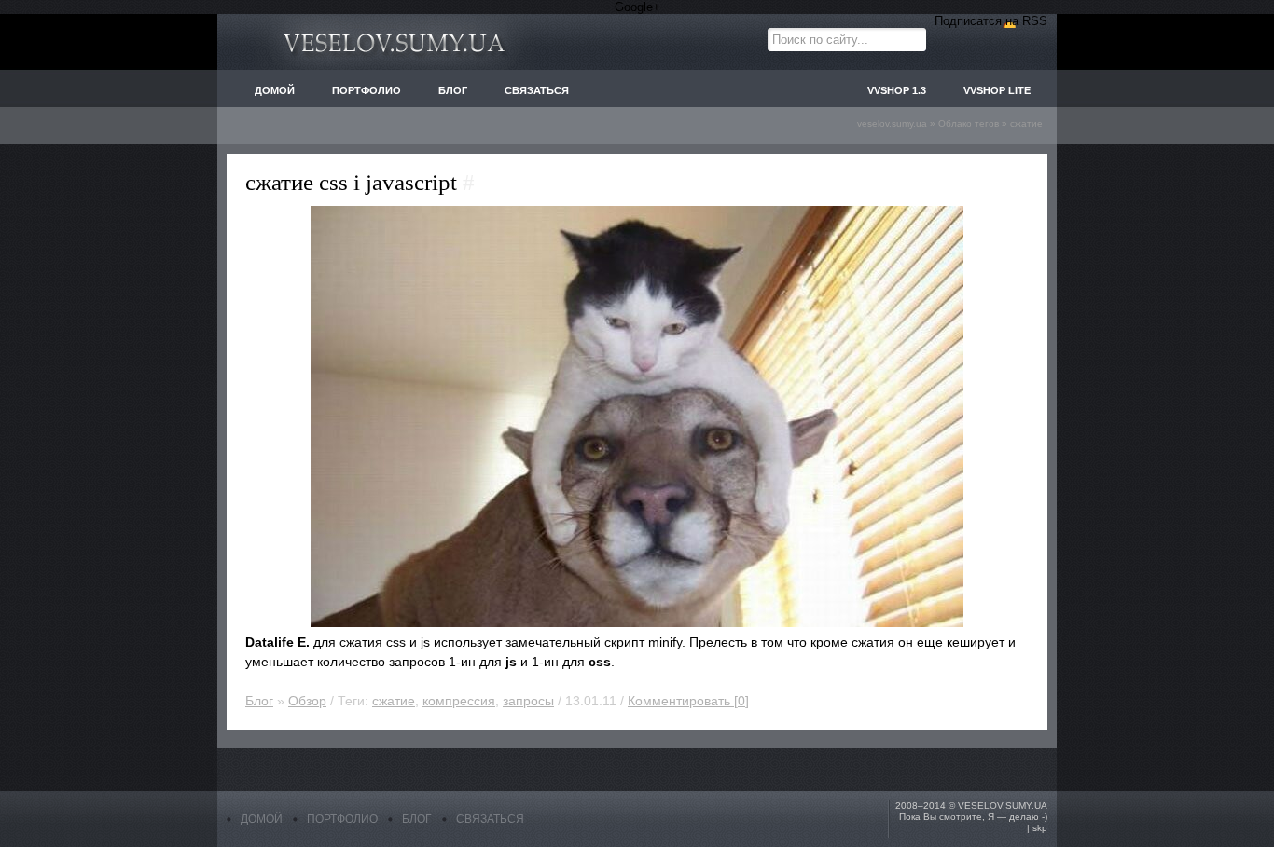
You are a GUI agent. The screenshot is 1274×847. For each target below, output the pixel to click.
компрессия (458, 700)
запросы (528, 700)
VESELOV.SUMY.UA (1002, 805)
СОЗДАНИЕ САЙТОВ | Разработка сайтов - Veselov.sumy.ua (394, 42)
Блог (259, 700)
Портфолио (342, 819)
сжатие (393, 700)
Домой (262, 819)
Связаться (490, 819)
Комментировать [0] (688, 700)
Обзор (307, 700)
